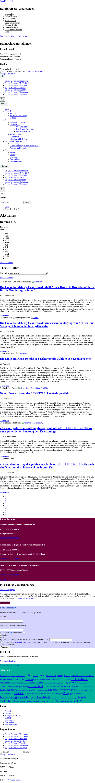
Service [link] (8, 150)
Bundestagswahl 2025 (85, 676)
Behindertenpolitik (51, 676)
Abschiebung (13, 676)
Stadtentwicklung (9, 700)
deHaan (35, 680)
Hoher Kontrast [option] (11, 16)
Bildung (60, 676)
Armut (41, 675)
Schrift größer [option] (10, 18)
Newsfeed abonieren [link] (8, 661)
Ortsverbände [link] (15, 124)
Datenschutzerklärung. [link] (25, 598)
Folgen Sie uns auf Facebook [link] (16, 81)
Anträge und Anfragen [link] (18, 148)
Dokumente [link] (14, 137)
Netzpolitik (29, 693)
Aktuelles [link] (8, 111)
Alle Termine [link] (5, 580)
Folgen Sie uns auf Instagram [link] (16, 92)
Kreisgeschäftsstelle (42, 690)
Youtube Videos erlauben (10, 57)
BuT (93, 676)
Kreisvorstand (82, 690)
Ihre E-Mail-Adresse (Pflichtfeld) (13, 626)
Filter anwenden (6, 263)
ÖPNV (78, 701)
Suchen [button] (27, 202)
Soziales (82, 697)
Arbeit (28, 675)
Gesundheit (35, 686)
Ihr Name (3, 617)
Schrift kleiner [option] (10, 21)
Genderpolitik (83, 683)
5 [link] (5, 503)
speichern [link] (15, 538)
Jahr (2, 227)
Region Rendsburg (76, 693)
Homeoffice (53, 686)
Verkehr (52, 701)
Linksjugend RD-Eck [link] (18, 139)
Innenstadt (73, 686)
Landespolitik (4, 693)
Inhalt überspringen (7, 590)
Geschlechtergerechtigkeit (19, 687)
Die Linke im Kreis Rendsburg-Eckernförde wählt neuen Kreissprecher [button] (45, 358)
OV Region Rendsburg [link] (25, 129)
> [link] (5, 512)
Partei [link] (7, 120)
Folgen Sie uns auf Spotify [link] (15, 90)
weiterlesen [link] (4, 315)
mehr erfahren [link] (5, 538)
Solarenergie (72, 698)
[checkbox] (20, 54)
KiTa (91, 686)
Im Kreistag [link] (14, 143)
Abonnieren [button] (5, 647)
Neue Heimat (40, 693)
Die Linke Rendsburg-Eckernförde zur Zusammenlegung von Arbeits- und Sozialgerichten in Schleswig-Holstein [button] (47, 324)
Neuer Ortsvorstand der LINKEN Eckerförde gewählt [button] (34, 393)
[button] (2, 76)
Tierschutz (29, 701)
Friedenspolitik (58, 683)
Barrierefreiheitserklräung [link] (10, 36)
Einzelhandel (5, 683)
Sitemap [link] (23, 36)
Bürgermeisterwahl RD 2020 (12, 679)
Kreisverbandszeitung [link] (18, 116)
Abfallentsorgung (5, 676)
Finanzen (39, 683)
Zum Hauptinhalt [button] (6, 1)
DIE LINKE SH (60, 679)
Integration (81, 686)
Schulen (65, 698)
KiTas (3, 689)
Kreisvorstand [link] (15, 134)
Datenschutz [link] (15, 159)
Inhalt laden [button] (5, 603)
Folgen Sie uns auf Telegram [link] (16, 94)
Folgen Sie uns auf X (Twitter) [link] (17, 83)
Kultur (90, 690)
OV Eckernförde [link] (22, 127)
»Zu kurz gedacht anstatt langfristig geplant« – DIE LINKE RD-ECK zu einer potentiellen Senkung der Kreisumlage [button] (46, 429)
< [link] (5, 499)
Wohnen (71, 701)
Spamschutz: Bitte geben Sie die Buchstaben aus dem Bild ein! (24, 639)
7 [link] (5, 508)
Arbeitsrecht (35, 676)
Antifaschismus (20, 676)
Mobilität (19, 693)
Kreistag (53, 689)
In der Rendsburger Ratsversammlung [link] (24, 146)
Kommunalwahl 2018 (25, 690)
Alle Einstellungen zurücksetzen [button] (12, 71)
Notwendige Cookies (8, 69)
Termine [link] (13, 113)
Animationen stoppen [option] (13, 30)
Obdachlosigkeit (57, 693)
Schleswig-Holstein (56, 698)
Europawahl (24, 683)
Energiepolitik (16, 683)
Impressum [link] (14, 157)
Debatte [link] (13, 118)
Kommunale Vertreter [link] (13, 141)
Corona (29, 679)
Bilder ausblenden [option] (12, 27)
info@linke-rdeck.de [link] (14, 780)
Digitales (68, 679)
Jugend (86, 686)
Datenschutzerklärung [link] (34, 71)
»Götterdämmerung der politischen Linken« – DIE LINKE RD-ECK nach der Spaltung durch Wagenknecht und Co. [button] (47, 465)
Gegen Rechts (71, 682)
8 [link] (5, 510)
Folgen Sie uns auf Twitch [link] (15, 88)
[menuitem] (50, 81)
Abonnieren (5, 633)
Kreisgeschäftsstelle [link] (17, 122)
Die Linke (51, 679)
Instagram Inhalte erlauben (10, 59)
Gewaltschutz (46, 686)
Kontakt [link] (13, 152)
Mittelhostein (10, 693)
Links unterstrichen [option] (12, 23)
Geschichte (5, 686)
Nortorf (49, 693)
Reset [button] (7, 32)
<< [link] (6, 496)
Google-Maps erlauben (9, 54)
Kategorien (4, 273)
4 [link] (5, 501)
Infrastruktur (63, 686)
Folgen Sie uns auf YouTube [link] (16, 85)
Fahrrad (32, 683)
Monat (2, 229)
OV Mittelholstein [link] (23, 131)
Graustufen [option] (9, 14)
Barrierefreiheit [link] (16, 161)
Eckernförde (79, 679)
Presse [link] (12, 155)
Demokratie (43, 680)
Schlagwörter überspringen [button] (10, 665)
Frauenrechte (48, 683)
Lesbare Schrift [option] (11, 25)
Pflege (67, 693)
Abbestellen (18, 633)
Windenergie (61, 701)
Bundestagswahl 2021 (71, 676)
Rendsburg (8, 697)
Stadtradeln (23, 701)
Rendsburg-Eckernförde (33, 697)
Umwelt (44, 701)
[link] (7, 73)
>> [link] (6, 514)
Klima (10, 689)
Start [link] (7, 109)
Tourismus (36, 701)
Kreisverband (66, 689)
